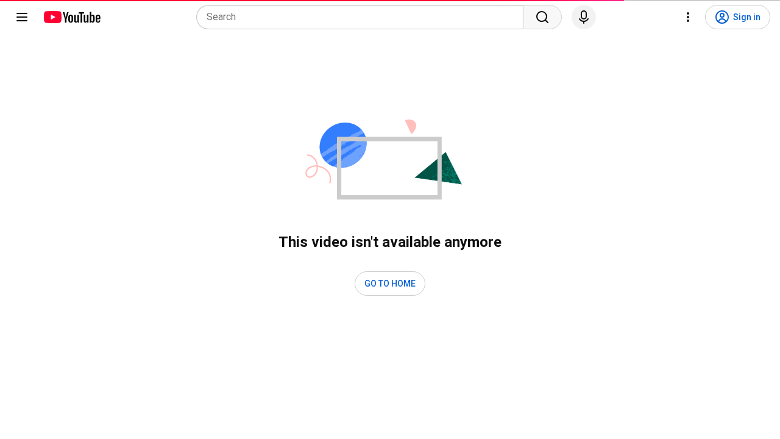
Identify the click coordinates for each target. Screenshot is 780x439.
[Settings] (688, 17)
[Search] (542, 17)
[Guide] (22, 17)
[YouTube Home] (71, 17)
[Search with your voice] (584, 17)
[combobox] (363, 17)
